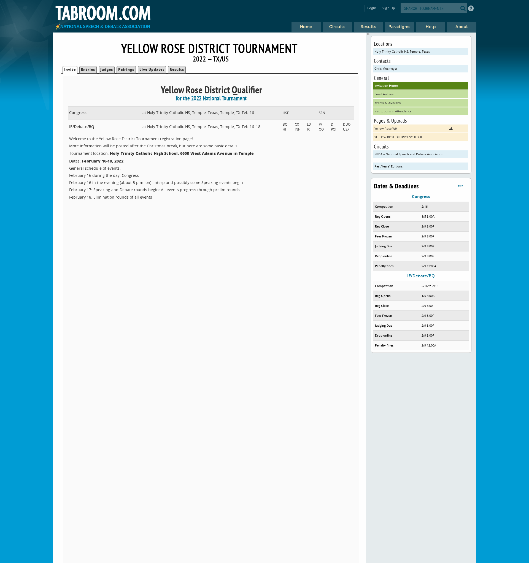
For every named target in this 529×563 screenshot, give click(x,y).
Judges (106, 69)
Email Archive (383, 94)
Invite (70, 69)
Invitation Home (386, 85)
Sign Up (388, 8)
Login (371, 8)
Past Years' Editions (388, 166)
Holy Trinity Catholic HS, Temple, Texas (402, 51)
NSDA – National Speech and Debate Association (408, 154)
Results (177, 69)
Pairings (126, 69)
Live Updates (151, 69)
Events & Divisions (387, 103)
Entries (88, 69)
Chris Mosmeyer (385, 68)
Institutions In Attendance (392, 111)
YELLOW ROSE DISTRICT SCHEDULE (399, 137)
